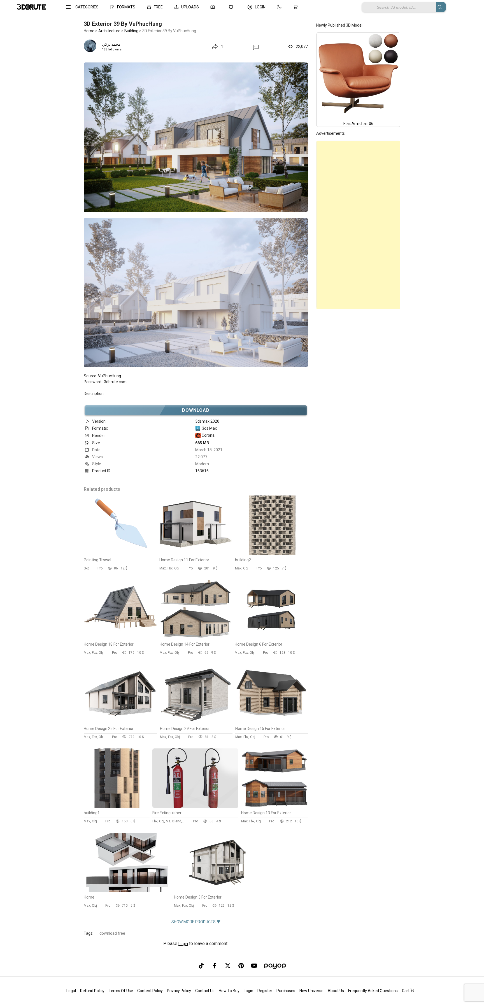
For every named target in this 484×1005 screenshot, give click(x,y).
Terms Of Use (121, 990)
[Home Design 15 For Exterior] (271, 722)
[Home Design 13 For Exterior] (274, 806)
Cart (406, 990)
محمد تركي (111, 44)
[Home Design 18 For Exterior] (120, 638)
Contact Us (205, 990)
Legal (71, 990)
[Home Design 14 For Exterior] (196, 638)
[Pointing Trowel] (120, 553)
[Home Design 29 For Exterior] (196, 722)
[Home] (127, 890)
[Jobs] (213, 7)
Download (196, 410)
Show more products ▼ (195, 922)
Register (264, 990)
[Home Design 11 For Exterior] (195, 553)
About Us (336, 990)
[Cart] (296, 7)
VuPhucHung (109, 376)
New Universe (311, 990)
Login (183, 943)
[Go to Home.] (31, 7)
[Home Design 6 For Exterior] (271, 638)
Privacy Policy (179, 990)
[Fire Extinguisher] (195, 806)
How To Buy (229, 990)
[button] (255, 46)
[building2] (271, 553)
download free (112, 933)
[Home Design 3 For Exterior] (217, 890)
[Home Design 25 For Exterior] (120, 722)
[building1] (117, 806)
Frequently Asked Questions (373, 990)
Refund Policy (92, 990)
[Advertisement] (358, 225)
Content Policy (150, 990)
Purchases (285, 990)
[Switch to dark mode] (274, 7)
